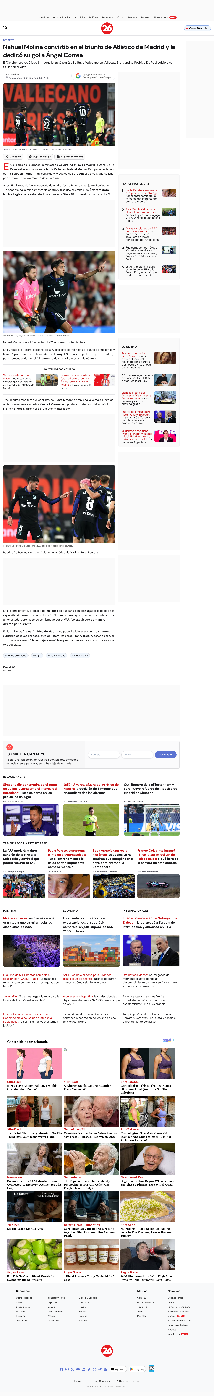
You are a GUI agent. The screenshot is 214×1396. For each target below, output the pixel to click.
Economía (70, 911)
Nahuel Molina (80, 655)
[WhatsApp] (94, 1369)
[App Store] (118, 1369)
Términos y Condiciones (99, 1381)
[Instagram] (67, 1369)
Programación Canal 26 (179, 1320)
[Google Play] (137, 1369)
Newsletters (177, 1334)
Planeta (82, 1311)
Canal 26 (14, 74)
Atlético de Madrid (15, 655)
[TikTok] (89, 1369)
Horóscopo (21, 1311)
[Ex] (72, 1369)
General (51, 1306)
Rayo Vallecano (56, 655)
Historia (82, 1306)
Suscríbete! (165, 754)
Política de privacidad (179, 1311)
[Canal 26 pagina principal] (107, 33)
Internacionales (136, 911)
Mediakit (176, 1316)
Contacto (172, 1302)
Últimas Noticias (24, 1297)
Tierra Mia (142, 1306)
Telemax (141, 1311)
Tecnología (21, 1320)
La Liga (37, 655)
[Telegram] (100, 1369)
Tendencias (53, 1320)
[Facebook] (61, 1369)
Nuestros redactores (178, 1325)
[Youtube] (78, 1369)
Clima (19, 1302)
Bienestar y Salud (56, 1297)
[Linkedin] (83, 1369)
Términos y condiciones (179, 1306)
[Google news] (105, 1369)
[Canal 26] (107, 1351)
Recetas (83, 1316)
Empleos (172, 1329)
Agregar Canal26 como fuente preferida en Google (97, 76)
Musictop (142, 1316)
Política (9, 911)
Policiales (20, 1316)
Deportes (8, 40)
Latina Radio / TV (145, 1302)
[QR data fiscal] (151, 1371)
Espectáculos (23, 1306)
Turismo (83, 1320)
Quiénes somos (175, 1297)
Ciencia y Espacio (88, 1297)
